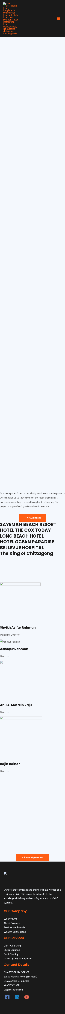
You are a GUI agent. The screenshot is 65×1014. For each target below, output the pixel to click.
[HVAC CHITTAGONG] (11, 18)
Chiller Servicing (12, 950)
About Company (12, 923)
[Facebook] (7, 997)
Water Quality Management (18, 958)
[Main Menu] (58, 18)
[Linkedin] (17, 997)
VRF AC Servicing (12, 945)
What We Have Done (15, 931)
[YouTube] (26, 997)
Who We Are (10, 918)
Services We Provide (14, 927)
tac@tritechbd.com (13, 989)
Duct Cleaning (11, 954)
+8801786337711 (13, 985)
